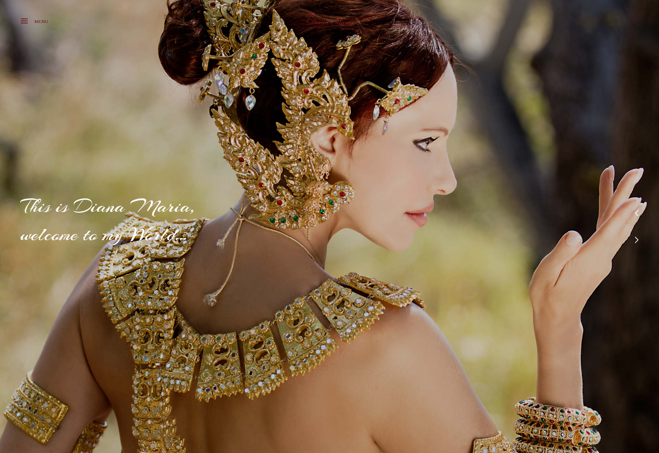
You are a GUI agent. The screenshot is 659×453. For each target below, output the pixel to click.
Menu (41, 21)
